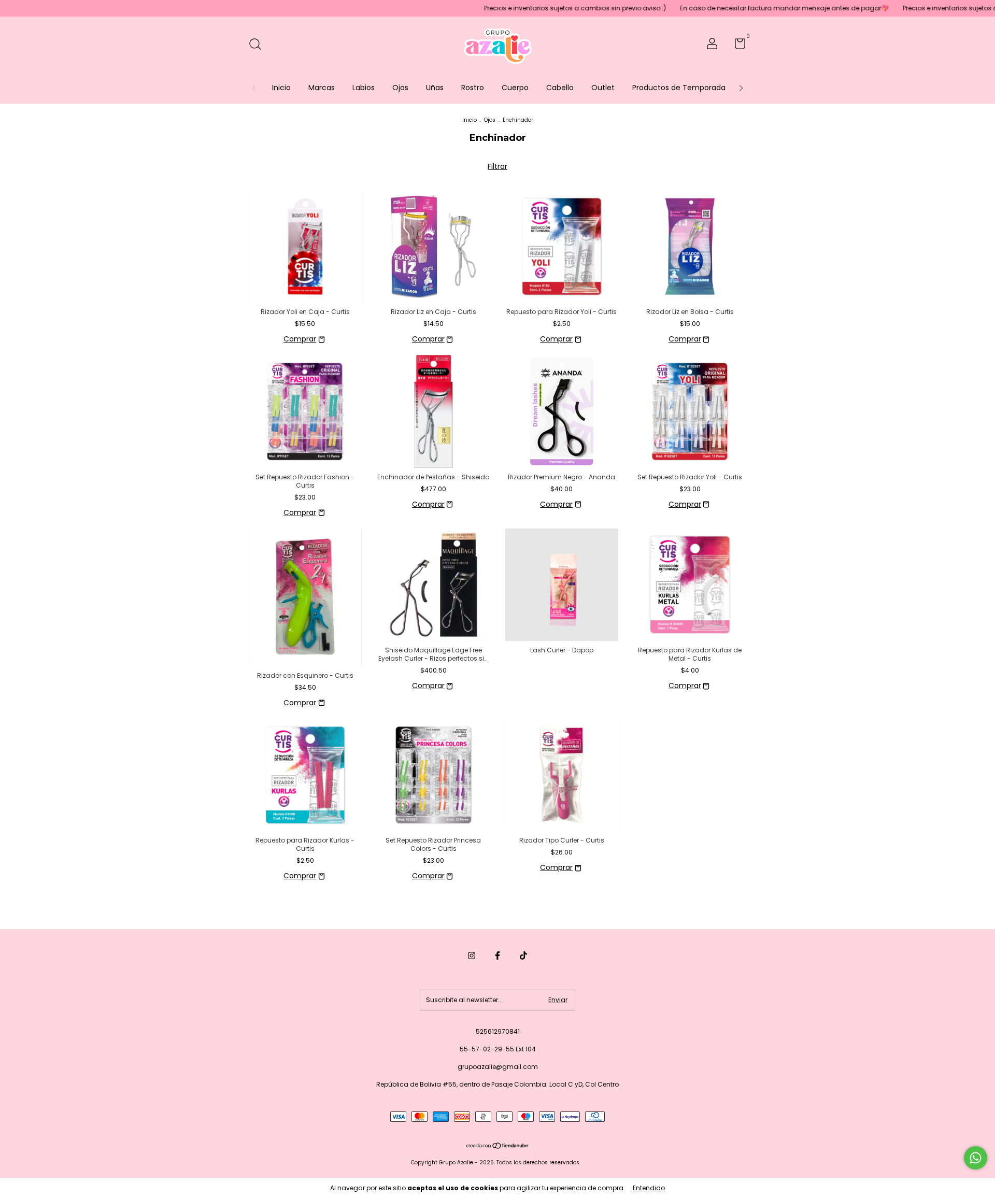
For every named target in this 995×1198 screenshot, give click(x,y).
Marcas (321, 87)
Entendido (649, 1187)
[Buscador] (259, 44)
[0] (736, 45)
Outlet (603, 87)
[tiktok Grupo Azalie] (523, 955)
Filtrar (497, 166)
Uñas (435, 87)
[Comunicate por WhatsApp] (975, 1158)
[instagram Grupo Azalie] (471, 955)
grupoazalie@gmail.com (498, 1066)
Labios (363, 87)
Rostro (472, 87)
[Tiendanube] (497, 1147)
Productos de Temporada (679, 87)
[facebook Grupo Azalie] (497, 955)
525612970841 (498, 1031)
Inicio (281, 87)
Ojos (400, 87)
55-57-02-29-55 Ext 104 (498, 1049)
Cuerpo (515, 87)
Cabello (560, 87)
